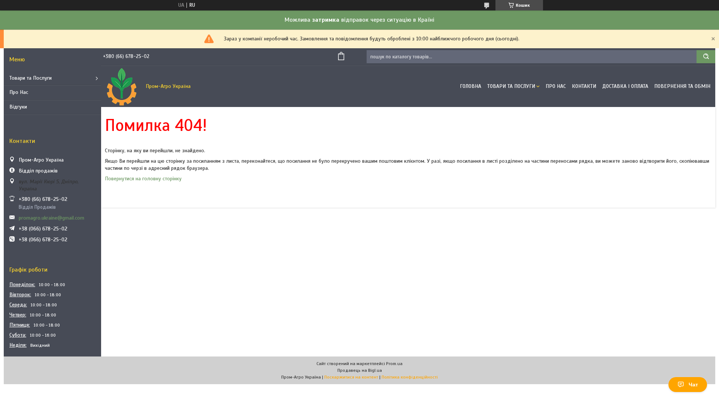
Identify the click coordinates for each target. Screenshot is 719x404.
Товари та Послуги (30, 78)
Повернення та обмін (682, 86)
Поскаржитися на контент (351, 377)
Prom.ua (394, 363)
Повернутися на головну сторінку (143, 178)
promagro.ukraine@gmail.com (51, 218)
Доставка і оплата (625, 86)
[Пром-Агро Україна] (121, 86)
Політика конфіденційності (410, 377)
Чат (693, 385)
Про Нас (18, 92)
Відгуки (18, 107)
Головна (470, 86)
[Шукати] (706, 56)
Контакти (584, 86)
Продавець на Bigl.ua (359, 370)
